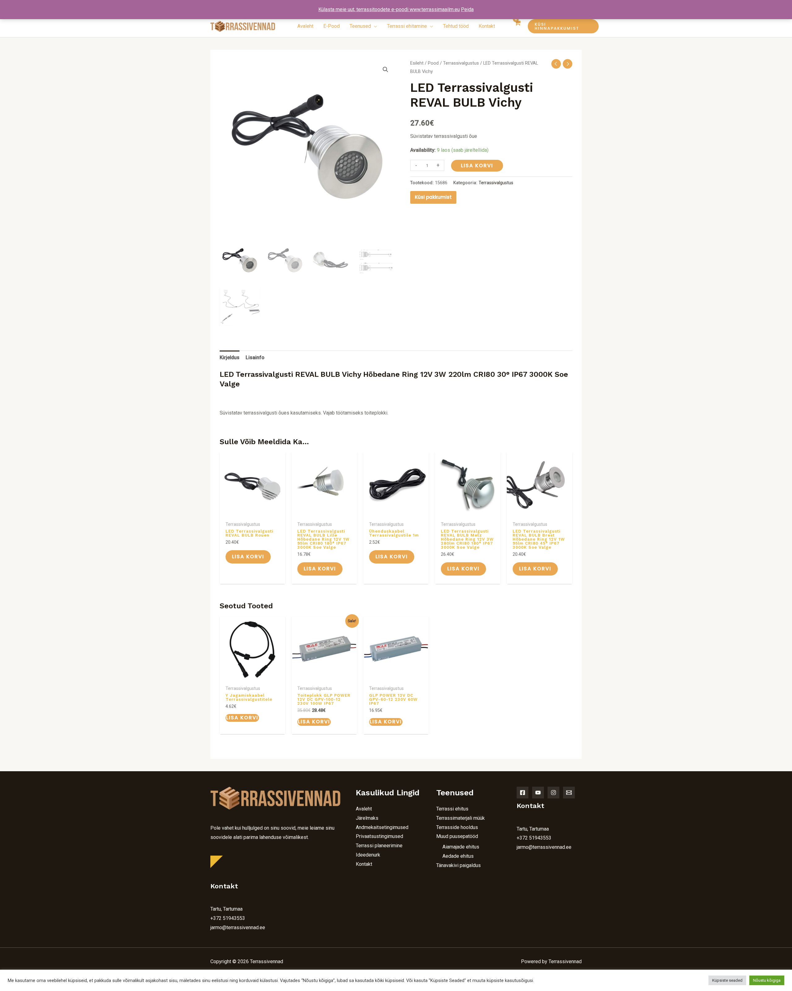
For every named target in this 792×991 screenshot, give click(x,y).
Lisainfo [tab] (255, 357)
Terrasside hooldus (457, 827)
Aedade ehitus (458, 856)
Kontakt (364, 864)
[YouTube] (538, 792)
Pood (433, 63)
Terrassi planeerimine (379, 846)
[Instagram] (553, 792)
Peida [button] (467, 9)
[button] (555, 26)
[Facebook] (522, 792)
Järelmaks (367, 818)
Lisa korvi (477, 165)
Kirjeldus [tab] (229, 357)
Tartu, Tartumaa (226, 909)
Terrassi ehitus (452, 809)
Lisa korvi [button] (248, 556)
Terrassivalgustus (461, 63)
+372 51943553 (227, 918)
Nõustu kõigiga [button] (767, 980)
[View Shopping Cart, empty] (517, 26)
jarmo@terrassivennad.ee (237, 927)
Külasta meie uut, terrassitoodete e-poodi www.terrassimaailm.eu (389, 9)
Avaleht (364, 809)
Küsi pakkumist (433, 197)
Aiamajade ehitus (460, 847)
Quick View (252, 512)
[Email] (569, 792)
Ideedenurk (368, 855)
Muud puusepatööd (457, 836)
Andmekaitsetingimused (382, 827)
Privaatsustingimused (379, 836)
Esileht (417, 63)
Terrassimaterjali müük (460, 818)
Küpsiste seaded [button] (727, 980)
